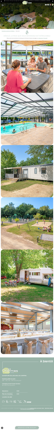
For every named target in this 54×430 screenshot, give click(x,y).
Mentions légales (49, 408)
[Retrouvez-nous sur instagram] (47, 5)
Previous (1, 1)
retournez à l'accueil (42, 38)
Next (52, 1)
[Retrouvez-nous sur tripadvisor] (48, 5)
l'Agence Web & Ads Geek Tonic (37, 408)
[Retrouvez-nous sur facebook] (45, 5)
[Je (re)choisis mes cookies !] (2, 428)
